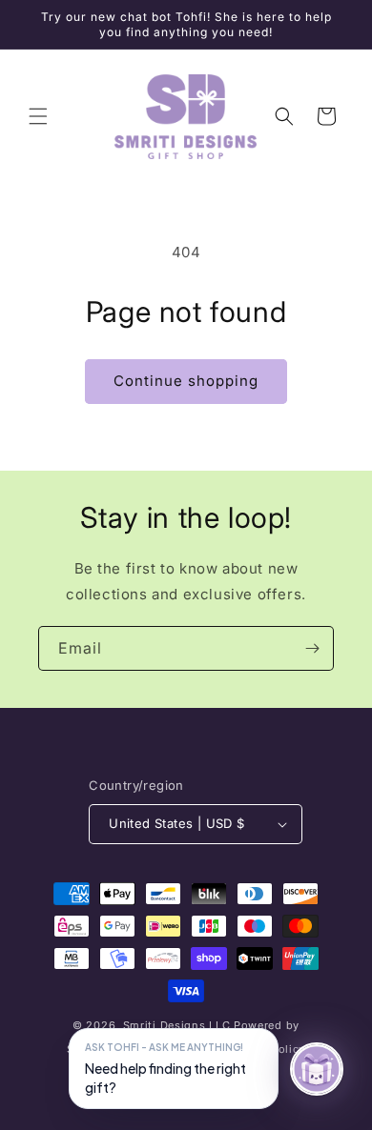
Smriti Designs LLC (177, 1025)
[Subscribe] (312, 648)
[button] (38, 116)
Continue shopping (186, 381)
